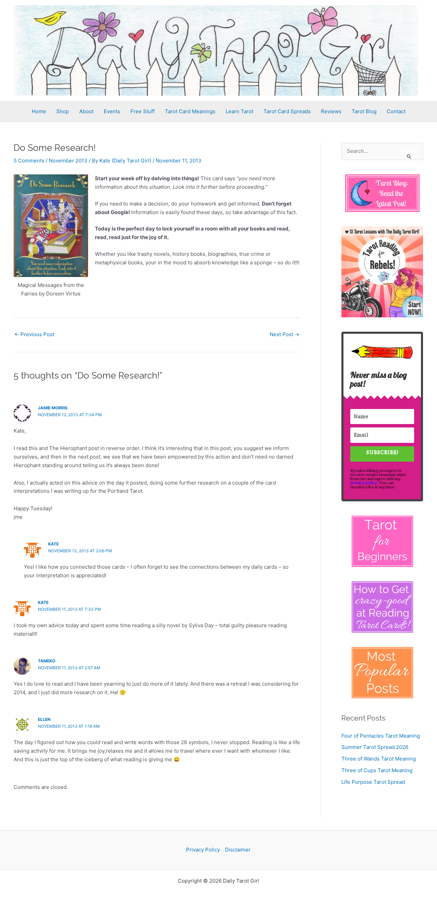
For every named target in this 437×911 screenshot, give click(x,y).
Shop (62, 111)
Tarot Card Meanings (190, 111)
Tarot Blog (364, 111)
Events (112, 111)
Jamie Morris (53, 407)
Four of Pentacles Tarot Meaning (380, 735)
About (86, 111)
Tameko (46, 660)
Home (39, 111)
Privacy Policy (203, 849)
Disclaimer (238, 849)
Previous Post (34, 334)
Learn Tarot (239, 111)
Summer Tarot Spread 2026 (374, 747)
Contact (396, 111)
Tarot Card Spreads (287, 111)
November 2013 (68, 160)
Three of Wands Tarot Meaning (378, 758)
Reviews (331, 111)
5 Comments (29, 160)
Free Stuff (142, 111)
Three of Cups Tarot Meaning (376, 770)
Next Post (284, 334)
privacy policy (363, 483)
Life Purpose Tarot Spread (373, 782)
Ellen (44, 719)
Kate (53, 543)
